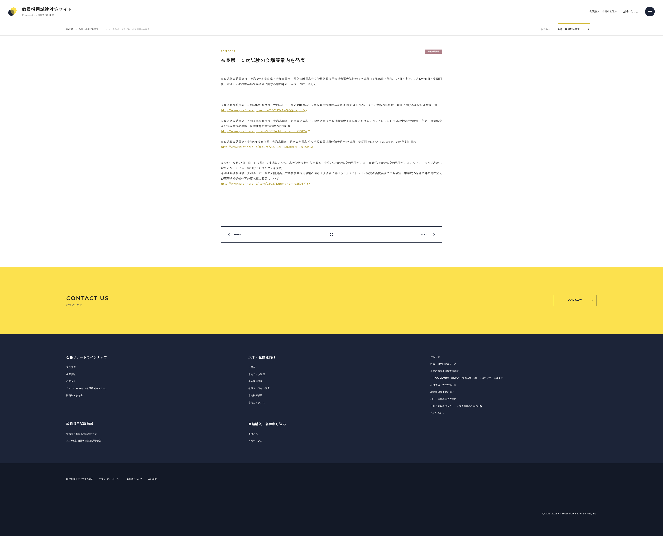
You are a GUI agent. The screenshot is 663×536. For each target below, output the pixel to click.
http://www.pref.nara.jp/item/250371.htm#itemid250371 (264, 183)
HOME (69, 29)
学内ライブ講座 (256, 374)
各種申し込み (255, 440)
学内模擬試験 (255, 395)
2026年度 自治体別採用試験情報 (83, 440)
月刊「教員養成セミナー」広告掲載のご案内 (454, 406)
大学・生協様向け (262, 357)
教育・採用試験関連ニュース (93, 29)
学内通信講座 (255, 381)
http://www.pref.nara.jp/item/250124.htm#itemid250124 (264, 131)
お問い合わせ (630, 11)
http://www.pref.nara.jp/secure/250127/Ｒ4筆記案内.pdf (262, 110)
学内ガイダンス (256, 402)
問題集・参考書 (74, 395)
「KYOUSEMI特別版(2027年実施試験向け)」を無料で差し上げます (466, 377)
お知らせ (546, 29)
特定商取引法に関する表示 (79, 479)
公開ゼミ (71, 381)
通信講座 (71, 367)
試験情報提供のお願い (442, 392)
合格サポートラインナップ (86, 357)
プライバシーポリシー (110, 479)
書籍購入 (253, 433)
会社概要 (152, 479)
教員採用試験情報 (80, 424)
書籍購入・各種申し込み (603, 11)
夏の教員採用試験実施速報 (444, 370)
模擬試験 (71, 374)
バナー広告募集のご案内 (443, 399)
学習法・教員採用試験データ (81, 433)
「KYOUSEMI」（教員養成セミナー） (87, 388)
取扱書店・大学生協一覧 (443, 384)
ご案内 (252, 367)
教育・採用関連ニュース (443, 363)
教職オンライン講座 (259, 388)
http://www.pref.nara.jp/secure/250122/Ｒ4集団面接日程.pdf (265, 147)
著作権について (134, 479)
